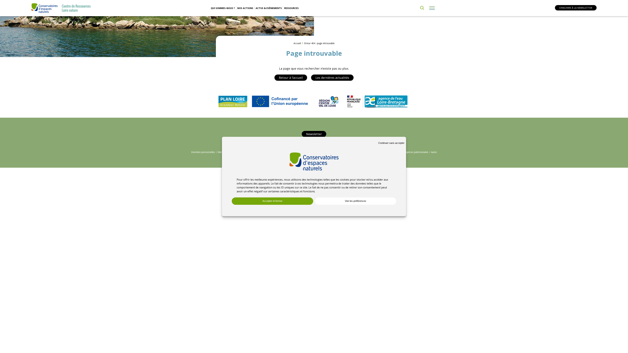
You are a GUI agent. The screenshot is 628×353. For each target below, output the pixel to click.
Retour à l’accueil (291, 78)
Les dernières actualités (332, 78)
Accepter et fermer (272, 201)
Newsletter (314, 134)
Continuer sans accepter (391, 143)
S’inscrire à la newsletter (575, 7)
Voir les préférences (355, 201)
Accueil (297, 43)
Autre (434, 152)
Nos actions (245, 8)
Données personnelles (203, 152)
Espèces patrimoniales (416, 152)
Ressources (291, 8)
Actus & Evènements (269, 8)
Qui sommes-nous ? (223, 8)
